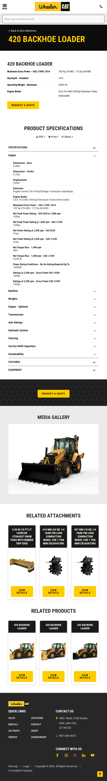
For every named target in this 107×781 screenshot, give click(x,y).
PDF (41, 136)
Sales (11, 718)
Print (54, 136)
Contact (36, 724)
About (34, 730)
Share (67, 136)
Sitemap (13, 766)
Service (12, 737)
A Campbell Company (20, 770)
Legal (26, 766)
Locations (37, 718)
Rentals (13, 724)
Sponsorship (38, 737)
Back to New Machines (23, 30)
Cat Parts (14, 730)
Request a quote (23, 105)
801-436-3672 (67, 735)
